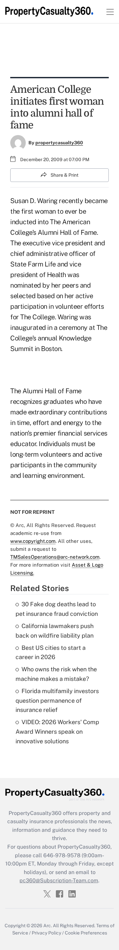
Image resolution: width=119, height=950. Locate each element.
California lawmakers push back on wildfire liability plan (55, 630)
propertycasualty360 (59, 142)
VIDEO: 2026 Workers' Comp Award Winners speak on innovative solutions (57, 732)
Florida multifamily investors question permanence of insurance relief (57, 700)
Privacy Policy (46, 932)
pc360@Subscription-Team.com (59, 880)
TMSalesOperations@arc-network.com (54, 557)
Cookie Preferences (86, 932)
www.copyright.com (33, 541)
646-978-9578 (61, 855)
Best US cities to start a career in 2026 (51, 652)
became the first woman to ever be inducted (59, 211)
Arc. (47, 925)
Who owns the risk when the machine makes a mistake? (56, 674)
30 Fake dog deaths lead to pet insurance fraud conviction (57, 609)
